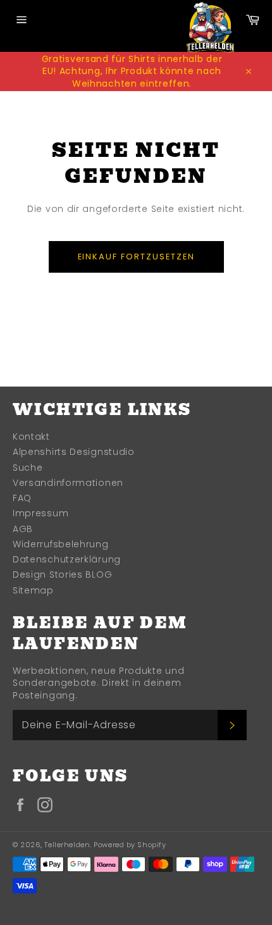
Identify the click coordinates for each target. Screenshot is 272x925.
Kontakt (31, 436)
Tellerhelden (67, 845)
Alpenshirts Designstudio (74, 451)
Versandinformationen (68, 482)
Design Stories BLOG (62, 574)
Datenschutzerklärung (67, 559)
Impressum (40, 513)
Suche (28, 467)
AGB (23, 529)
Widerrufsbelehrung (61, 544)
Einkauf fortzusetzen (136, 257)
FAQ (22, 498)
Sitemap (33, 590)
